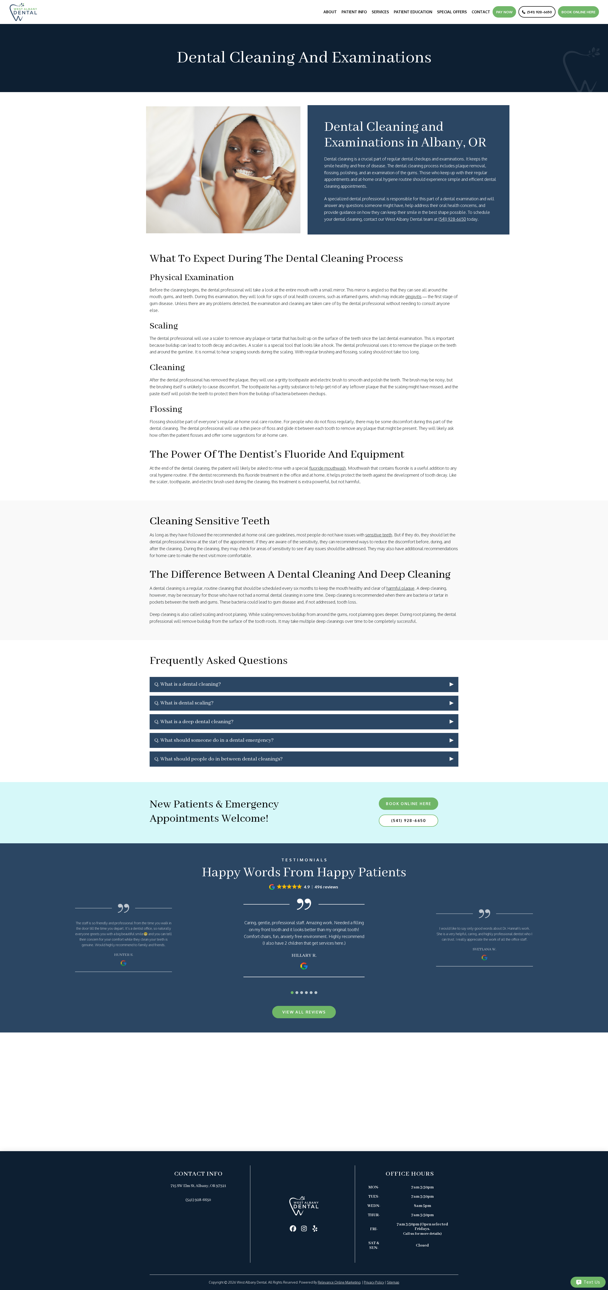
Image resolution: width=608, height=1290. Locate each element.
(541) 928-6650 (452, 219)
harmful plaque (400, 588)
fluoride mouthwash (327, 468)
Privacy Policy (374, 1282)
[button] (304, 684)
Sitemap (393, 1282)
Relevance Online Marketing (339, 1282)
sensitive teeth (378, 534)
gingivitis (413, 296)
